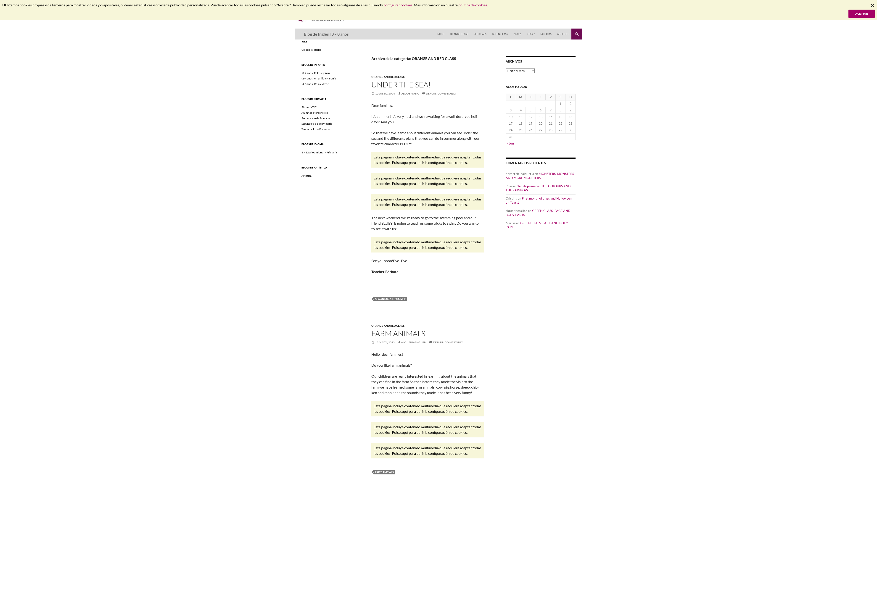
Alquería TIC (309, 107)
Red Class (480, 33)
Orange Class (459, 33)
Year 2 (531, 33)
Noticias (546, 33)
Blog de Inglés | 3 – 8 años (326, 34)
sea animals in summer (390, 298)
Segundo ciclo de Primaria (316, 123)
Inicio (440, 33)
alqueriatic (410, 93)
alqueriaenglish (413, 342)
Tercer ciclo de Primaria (315, 129)
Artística (306, 175)
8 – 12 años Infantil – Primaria (319, 152)
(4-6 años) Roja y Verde (315, 84)
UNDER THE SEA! (401, 84)
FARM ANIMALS (398, 333)
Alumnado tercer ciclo (314, 112)
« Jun (510, 143)
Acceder (562, 33)
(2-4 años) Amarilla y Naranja (318, 78)
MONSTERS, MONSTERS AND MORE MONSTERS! (540, 176)
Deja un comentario (441, 93)
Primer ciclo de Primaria (315, 118)
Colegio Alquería (311, 49)
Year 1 (517, 33)
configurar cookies (398, 5)
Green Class (500, 33)
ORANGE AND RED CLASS (388, 77)
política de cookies (472, 5)
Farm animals (384, 472)
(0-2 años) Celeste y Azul (315, 73)
